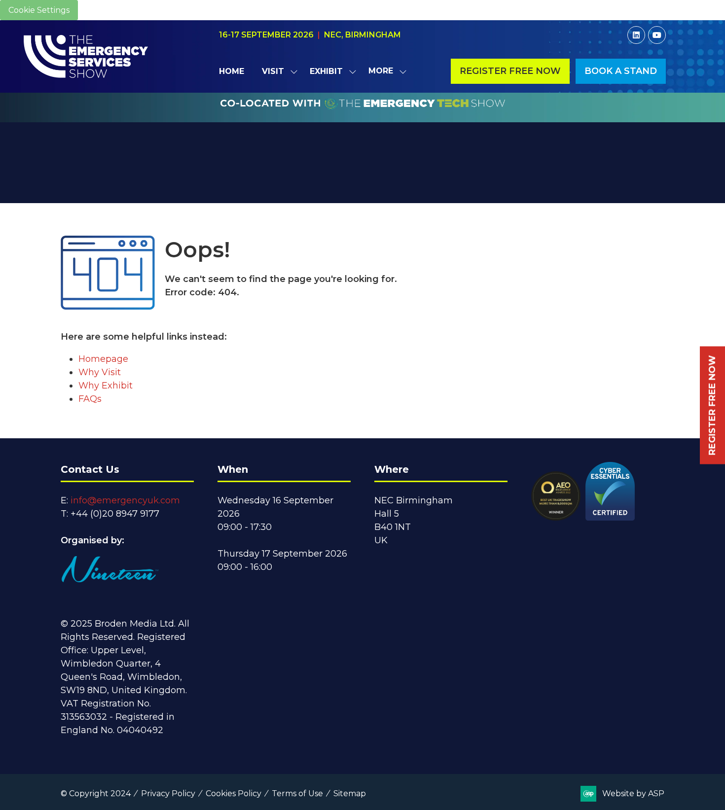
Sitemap (349, 793)
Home (231, 71)
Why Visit (99, 372)
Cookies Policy (233, 793)
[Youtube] (657, 35)
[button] (384, 71)
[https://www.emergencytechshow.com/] (363, 116)
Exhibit (326, 71)
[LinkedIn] (636, 35)
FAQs (90, 398)
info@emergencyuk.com (125, 500)
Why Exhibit (105, 385)
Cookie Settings (39, 10)
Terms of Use (297, 793)
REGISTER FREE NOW (712, 405)
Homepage (103, 358)
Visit (273, 71)
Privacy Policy (168, 793)
